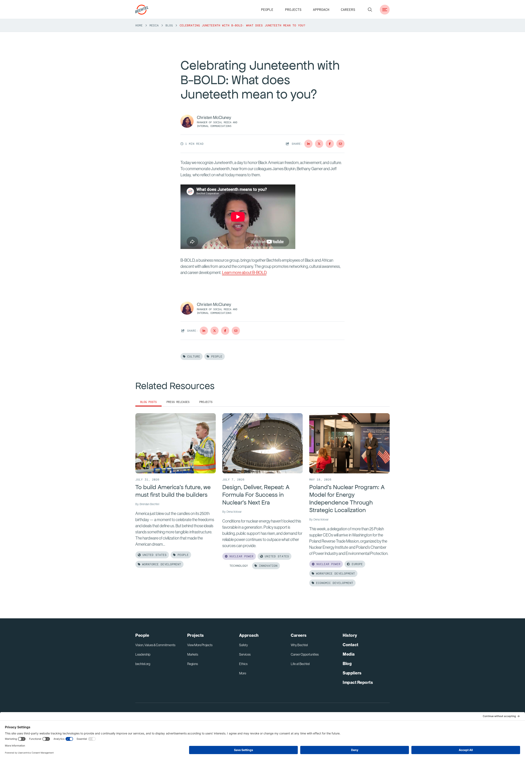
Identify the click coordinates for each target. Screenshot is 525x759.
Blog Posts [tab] (148, 402)
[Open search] (370, 10)
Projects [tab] (205, 402)
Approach (321, 10)
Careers (348, 10)
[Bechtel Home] (141, 9)
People (267, 10)
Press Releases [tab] (178, 402)
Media (154, 25)
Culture (192, 356)
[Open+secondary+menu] (385, 10)
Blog (169, 25)
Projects (293, 10)
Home (139, 25)
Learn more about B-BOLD (244, 272)
